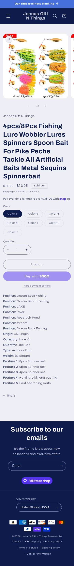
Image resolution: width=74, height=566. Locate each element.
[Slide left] (28, 106)
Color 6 (35, 215)
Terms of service (28, 548)
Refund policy (33, 541)
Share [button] (11, 395)
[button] (8, 15)
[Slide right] (46, 106)
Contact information (39, 554)
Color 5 (14, 215)
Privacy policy (53, 541)
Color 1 (35, 224)
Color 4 (14, 224)
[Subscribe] (61, 466)
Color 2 (56, 224)
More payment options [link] (37, 286)
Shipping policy (51, 548)
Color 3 (56, 215)
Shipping (8, 192)
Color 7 (14, 233)
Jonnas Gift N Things (34, 536)
